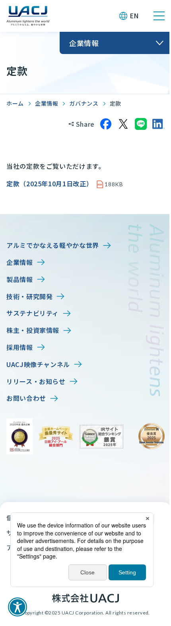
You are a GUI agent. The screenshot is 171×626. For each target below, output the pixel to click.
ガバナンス (83, 103)
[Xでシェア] (123, 124)
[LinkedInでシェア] (158, 124)
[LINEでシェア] (140, 124)
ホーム (15, 103)
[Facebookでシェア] (105, 124)
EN (134, 15)
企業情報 (46, 103)
